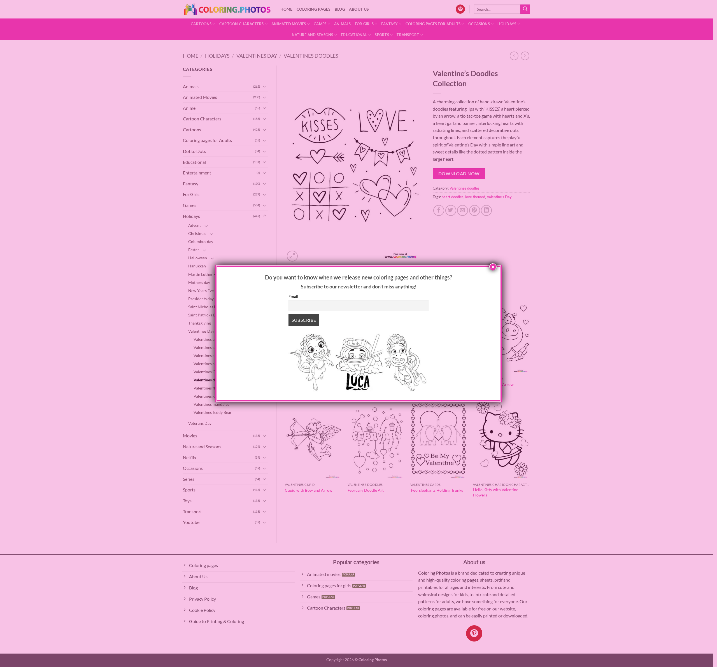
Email (293, 296)
